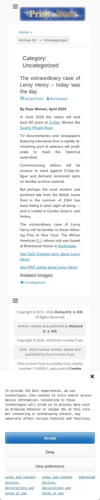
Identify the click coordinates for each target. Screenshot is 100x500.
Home (25, 32)
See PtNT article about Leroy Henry (49, 267)
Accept (50, 438)
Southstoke (67, 246)
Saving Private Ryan (36, 128)
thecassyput (58, 99)
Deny (50, 452)
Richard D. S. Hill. (69, 312)
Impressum (87, 477)
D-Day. (55, 122)
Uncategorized (35, 282)
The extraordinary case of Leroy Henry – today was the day (50, 84)
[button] (92, 376)
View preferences (50, 466)
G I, (39, 240)
